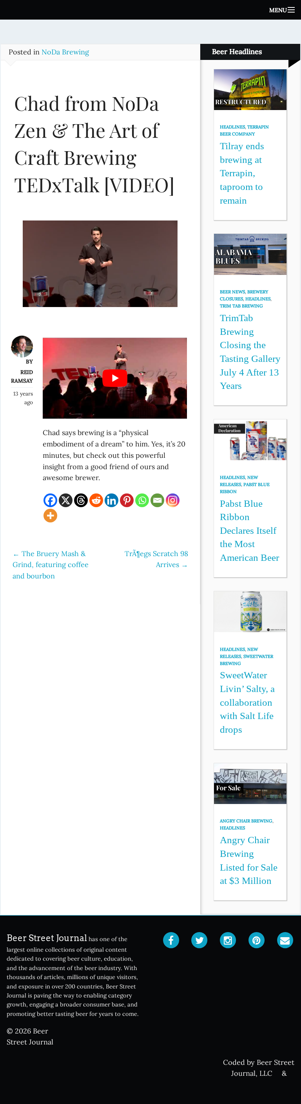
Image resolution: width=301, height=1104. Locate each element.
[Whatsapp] (142, 500)
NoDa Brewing (65, 51)
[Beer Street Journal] (150, 10)
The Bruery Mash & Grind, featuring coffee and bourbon (51, 565)
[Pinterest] (127, 500)
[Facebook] (50, 500)
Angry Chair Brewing (246, 821)
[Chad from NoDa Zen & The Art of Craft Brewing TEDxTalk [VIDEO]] (100, 267)
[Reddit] (96, 500)
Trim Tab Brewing (241, 306)
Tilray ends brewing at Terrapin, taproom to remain (242, 173)
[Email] (157, 500)
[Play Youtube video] (115, 378)
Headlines (232, 127)
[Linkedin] (111, 500)
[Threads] (81, 500)
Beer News (232, 292)
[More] (50, 515)
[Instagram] (173, 500)
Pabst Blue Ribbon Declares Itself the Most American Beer (249, 530)
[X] (66, 500)
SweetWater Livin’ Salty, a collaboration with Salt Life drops (247, 702)
